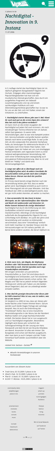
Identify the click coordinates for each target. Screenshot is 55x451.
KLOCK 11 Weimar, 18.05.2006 (17, 379)
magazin (41, 388)
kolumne (41, 415)
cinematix (14, 409)
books (14, 412)
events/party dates (14, 388)
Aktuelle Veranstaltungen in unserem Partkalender (25, 353)
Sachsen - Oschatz (23, 345)
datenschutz (14, 430)
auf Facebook (41, 426)
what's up (41, 391)
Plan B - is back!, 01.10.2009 (16, 376)
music (14, 417)
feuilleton (41, 399)
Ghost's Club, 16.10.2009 (15, 374)
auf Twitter (41, 429)
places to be (11, 11)
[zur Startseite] (20, 4)
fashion (41, 409)
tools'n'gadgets (41, 397)
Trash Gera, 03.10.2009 (14, 371)
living (41, 412)
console (13, 415)
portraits (41, 394)
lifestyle (41, 406)
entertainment (14, 406)
